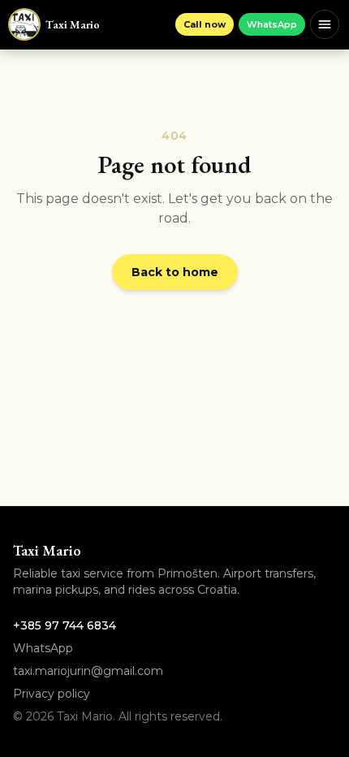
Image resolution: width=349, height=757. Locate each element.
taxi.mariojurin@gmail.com (88, 671)
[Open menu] (324, 24)
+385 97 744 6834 (64, 625)
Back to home (174, 272)
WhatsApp (272, 24)
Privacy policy (51, 693)
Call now (204, 24)
